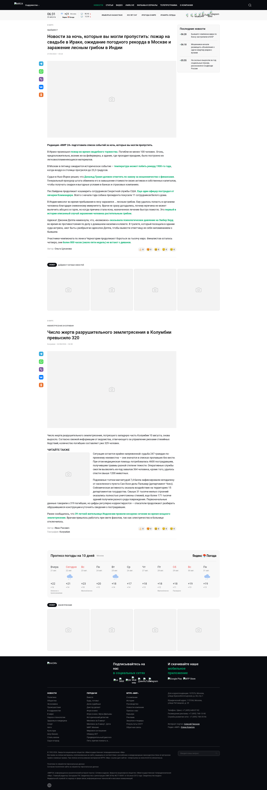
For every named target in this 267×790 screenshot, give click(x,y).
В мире (50, 714)
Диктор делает (93, 707)
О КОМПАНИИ (186, 5)
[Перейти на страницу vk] (116, 680)
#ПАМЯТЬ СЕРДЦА (167, 15)
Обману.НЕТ (92, 734)
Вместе (90, 697)
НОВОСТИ (98, 5)
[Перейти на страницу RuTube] (147, 680)
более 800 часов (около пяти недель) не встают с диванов (97, 242)
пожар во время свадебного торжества (94, 151)
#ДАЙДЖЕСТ (52, 30)
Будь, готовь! (93, 701)
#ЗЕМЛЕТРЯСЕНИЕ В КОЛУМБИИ (60, 326)
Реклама (130, 717)
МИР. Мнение (93, 727)
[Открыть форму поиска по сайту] (250, 5)
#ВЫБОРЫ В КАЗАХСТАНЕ (112, 15)
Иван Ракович (62, 528)
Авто (49, 727)
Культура (51, 731)
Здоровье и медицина (57, 721)
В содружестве (54, 711)
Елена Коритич (188, 727)
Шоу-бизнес (52, 734)
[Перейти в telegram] (41, 64)
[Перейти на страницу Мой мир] (134, 680)
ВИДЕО (119, 5)
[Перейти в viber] (41, 79)
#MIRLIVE (129, 5)
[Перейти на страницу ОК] (128, 680)
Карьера (130, 714)
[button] (32, 5)
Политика (51, 697)
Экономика (52, 704)
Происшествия (54, 707)
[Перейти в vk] (41, 87)
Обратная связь (133, 727)
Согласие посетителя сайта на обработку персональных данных (73, 767)
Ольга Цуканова (63, 248)
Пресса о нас (132, 711)
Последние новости (192, 28)
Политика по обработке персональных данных (66, 764)
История (130, 701)
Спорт (50, 724)
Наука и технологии (56, 717)
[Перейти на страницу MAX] (122, 680)
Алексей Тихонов (192, 724)
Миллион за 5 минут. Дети (99, 724)
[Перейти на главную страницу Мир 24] (18, 5)
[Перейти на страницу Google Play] (175, 680)
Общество (52, 701)
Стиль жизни (53, 737)
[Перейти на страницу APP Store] (189, 680)
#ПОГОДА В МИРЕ (149, 15)
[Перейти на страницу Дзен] (141, 680)
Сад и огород (53, 741)
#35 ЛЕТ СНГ (132, 15)
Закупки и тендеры (135, 721)
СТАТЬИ (109, 5)
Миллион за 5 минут (96, 721)
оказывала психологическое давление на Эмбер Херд (141, 220)
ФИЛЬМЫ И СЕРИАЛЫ (147, 5)
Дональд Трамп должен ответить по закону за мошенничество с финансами (129, 176)
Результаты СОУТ (134, 724)
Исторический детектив (97, 717)
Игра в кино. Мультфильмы (99, 714)
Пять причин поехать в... (98, 741)
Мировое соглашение (96, 731)
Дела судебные (94, 704)
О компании (131, 697)
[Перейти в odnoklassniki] (41, 95)
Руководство (132, 704)
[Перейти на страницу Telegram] (153, 680)
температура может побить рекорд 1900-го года (142, 166)
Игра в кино (92, 711)
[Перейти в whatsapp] (41, 72)
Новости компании (135, 707)
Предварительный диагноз (99, 737)
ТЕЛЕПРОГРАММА (168, 5)
